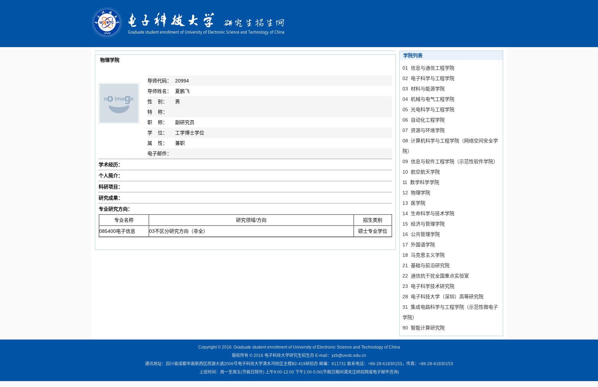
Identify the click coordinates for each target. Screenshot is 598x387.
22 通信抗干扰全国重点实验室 (435, 276)
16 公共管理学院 (421, 234)
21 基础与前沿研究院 (426, 265)
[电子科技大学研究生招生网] (192, 23)
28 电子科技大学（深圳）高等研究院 (442, 296)
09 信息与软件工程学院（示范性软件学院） (450, 161)
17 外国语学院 (418, 244)
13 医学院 (413, 203)
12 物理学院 (416, 192)
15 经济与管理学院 (423, 224)
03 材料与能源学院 (423, 88)
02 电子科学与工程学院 (428, 78)
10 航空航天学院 (421, 172)
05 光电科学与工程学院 (428, 109)
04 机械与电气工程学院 (428, 99)
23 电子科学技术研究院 (428, 286)
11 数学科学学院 (420, 182)
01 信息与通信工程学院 (428, 68)
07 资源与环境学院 (423, 130)
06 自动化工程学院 (423, 120)
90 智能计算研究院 (423, 328)
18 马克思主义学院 (423, 255)
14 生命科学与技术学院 (428, 213)
